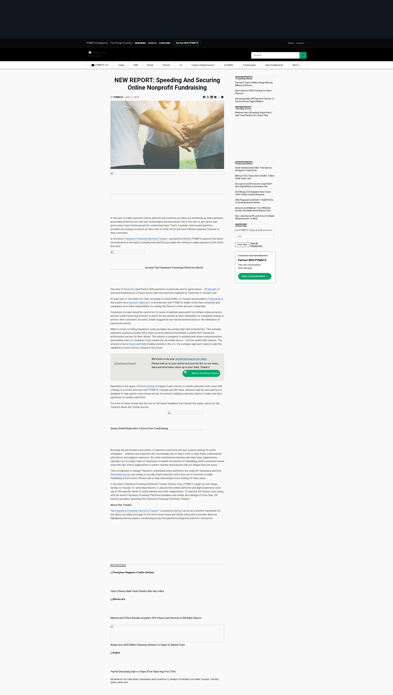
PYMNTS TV (101, 65)
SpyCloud (215, 298)
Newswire (140, 43)
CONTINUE (242, 245)
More (296, 65)
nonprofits (163, 679)
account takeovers (139, 302)
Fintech (166, 65)
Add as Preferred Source (205, 373)
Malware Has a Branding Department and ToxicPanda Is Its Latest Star (253, 114)
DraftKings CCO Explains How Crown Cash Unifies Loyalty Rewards (253, 193)
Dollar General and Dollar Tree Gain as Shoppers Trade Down (253, 169)
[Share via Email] (215, 97)
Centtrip (150, 386)
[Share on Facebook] (204, 97)
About (291, 43)
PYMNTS (118, 97)
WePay (186, 238)
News (154, 679)
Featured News (130, 679)
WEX (144, 332)
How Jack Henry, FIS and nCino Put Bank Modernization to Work (254, 217)
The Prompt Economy (121, 43)
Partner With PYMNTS (187, 43)
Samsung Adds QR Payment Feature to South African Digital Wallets (254, 100)
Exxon (132, 344)
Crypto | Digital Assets (202, 65)
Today (121, 65)
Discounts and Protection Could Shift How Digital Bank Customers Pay (253, 185)
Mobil (144, 344)
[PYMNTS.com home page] (99, 54)
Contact (300, 43)
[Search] (303, 55)
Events (152, 43)
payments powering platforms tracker (189, 679)
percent (211, 289)
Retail (150, 65)
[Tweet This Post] (208, 97)
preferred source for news (191, 359)
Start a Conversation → (255, 276)
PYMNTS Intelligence (97, 43)
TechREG (228, 65)
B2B (136, 65)
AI (181, 65)
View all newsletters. (256, 244)
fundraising (145, 679)
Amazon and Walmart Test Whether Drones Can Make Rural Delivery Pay (253, 209)
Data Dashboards (274, 65)
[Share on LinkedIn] (211, 97)
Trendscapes (249, 65)
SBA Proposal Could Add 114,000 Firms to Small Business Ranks (254, 201)
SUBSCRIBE (164, 43)
